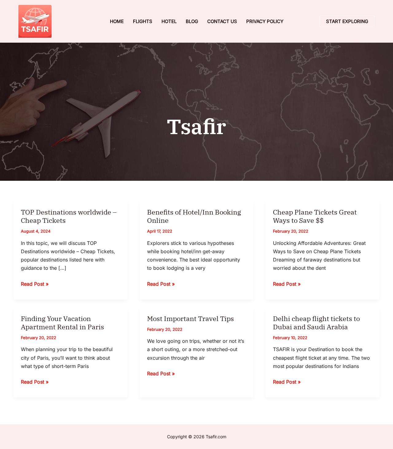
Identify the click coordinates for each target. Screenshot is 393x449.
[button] (347, 21)
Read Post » (35, 284)
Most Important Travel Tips (190, 318)
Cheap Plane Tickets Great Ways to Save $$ (315, 216)
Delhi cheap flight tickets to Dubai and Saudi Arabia (316, 322)
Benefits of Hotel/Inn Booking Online (194, 216)
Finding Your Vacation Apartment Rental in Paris (62, 322)
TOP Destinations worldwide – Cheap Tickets (69, 216)
